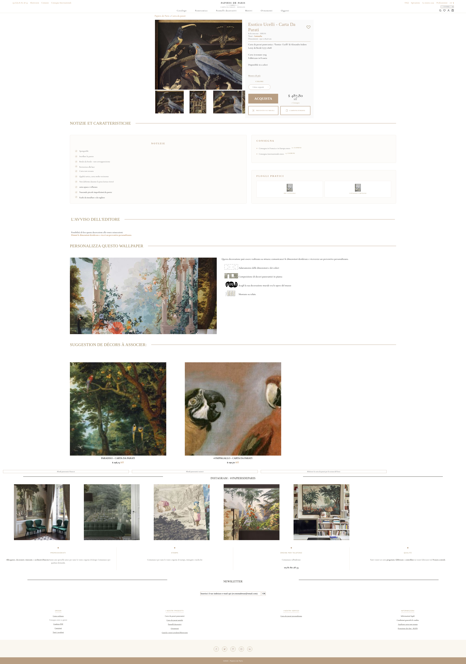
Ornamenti (267, 10)
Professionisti (442, 3)
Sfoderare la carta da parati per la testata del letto (323, 472)
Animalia (258, 36)
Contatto (45, 3)
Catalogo (182, 10)
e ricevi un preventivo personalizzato (115, 235)
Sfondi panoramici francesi (66, 472)
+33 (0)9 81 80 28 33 (20, 3)
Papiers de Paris (162, 15)
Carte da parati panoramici (174, 616)
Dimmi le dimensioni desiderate (85, 235)
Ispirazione (415, 3)
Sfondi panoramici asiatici (195, 472)
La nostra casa (428, 3)
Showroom (34, 3)
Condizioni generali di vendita (408, 620)
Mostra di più (254, 75)
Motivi (248, 10)
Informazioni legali (408, 616)
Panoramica (201, 10)
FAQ (407, 3)
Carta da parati (178, 15)
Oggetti (285, 10)
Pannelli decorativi (226, 10)
